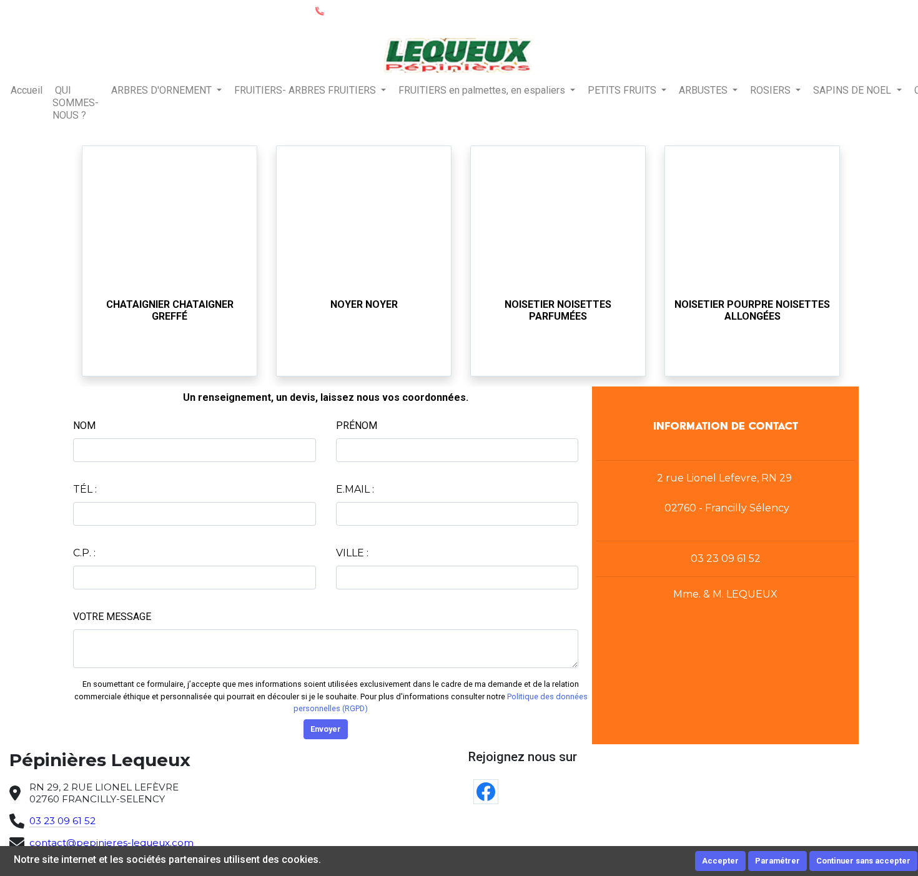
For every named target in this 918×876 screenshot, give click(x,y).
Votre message (112, 617)
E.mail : (355, 489)
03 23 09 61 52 (62, 821)
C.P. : (84, 553)
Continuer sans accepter (863, 860)
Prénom (356, 425)
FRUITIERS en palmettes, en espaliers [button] (483, 90)
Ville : (352, 553)
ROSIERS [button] (771, 90)
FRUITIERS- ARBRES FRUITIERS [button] (306, 90)
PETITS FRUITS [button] (623, 90)
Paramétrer (777, 860)
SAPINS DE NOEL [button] (853, 90)
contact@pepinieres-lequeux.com (111, 843)
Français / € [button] (878, 11)
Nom (84, 425)
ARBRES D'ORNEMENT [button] (162, 90)
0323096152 (352, 11)
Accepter (720, 860)
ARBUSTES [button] (704, 90)
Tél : (85, 489)
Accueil (26, 90)
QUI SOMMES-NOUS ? (75, 102)
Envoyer (325, 729)
